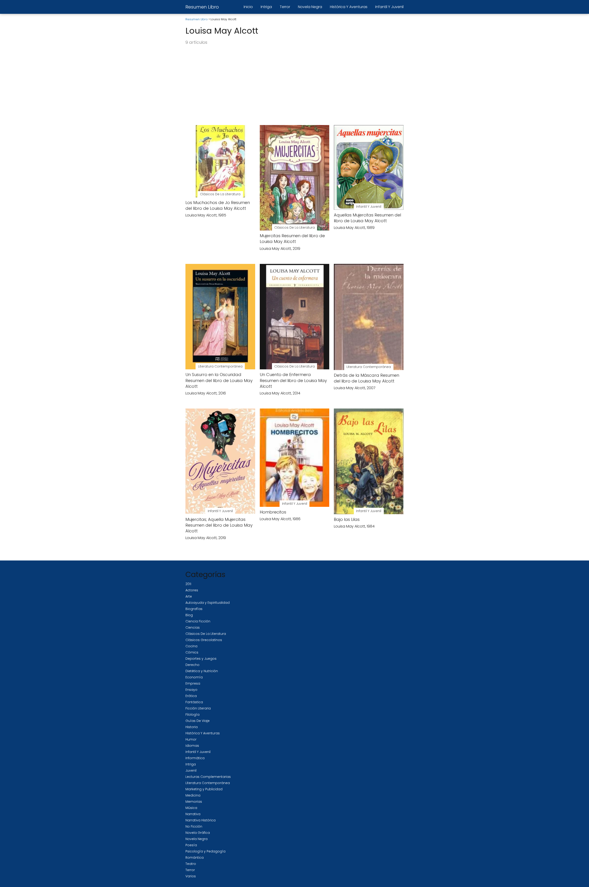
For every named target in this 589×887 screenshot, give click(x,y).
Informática (195, 758)
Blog (189, 615)
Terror (285, 6)
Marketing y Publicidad (203, 789)
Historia (191, 727)
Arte (188, 596)
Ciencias (192, 627)
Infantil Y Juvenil (389, 6)
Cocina (191, 646)
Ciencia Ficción (197, 621)
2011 (188, 584)
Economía (194, 677)
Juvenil (190, 770)
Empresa (192, 683)
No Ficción (193, 826)
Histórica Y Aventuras (348, 6)
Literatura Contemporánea (207, 783)
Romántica (194, 857)
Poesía (191, 845)
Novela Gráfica (197, 832)
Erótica (191, 696)
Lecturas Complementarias (208, 776)
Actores (191, 590)
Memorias (193, 801)
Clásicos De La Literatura (205, 633)
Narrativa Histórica (200, 820)
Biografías (193, 609)
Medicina (192, 795)
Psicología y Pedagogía (205, 851)
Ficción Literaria (198, 708)
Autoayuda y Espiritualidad (207, 602)
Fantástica (194, 702)
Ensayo (191, 689)
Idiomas (192, 745)
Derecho (192, 664)
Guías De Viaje (197, 720)
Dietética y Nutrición (201, 671)
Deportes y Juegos (201, 658)
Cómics (191, 652)
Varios (190, 876)
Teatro (190, 863)
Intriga (266, 6)
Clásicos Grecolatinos (203, 640)
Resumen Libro (202, 7)
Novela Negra (310, 6)
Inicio (248, 6)
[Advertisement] (294, 85)
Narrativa (192, 814)
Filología (192, 714)
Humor (190, 739)
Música (191, 807)
